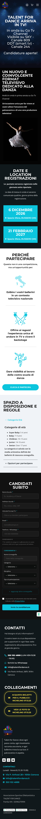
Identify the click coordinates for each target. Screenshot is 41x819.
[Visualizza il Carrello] (32, 5)
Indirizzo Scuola (8, 501)
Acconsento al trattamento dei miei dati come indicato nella (20, 600)
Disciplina (7, 571)
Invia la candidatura (20, 607)
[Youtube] (13, 760)
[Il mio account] (27, 5)
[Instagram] (8, 760)
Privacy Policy (20, 601)
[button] (37, 5)
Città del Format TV (9, 511)
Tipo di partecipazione (11, 579)
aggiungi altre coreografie (20, 591)
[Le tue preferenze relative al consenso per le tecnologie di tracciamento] (39, 614)
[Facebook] (4, 760)
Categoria (7, 563)
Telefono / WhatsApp (10, 530)
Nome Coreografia (10, 554)
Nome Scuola (7, 492)
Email (4, 520)
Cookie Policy (22, 810)
